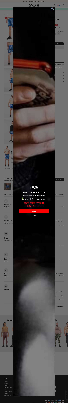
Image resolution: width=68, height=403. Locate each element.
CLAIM (34, 211)
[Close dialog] (53, 9)
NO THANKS (34, 215)
